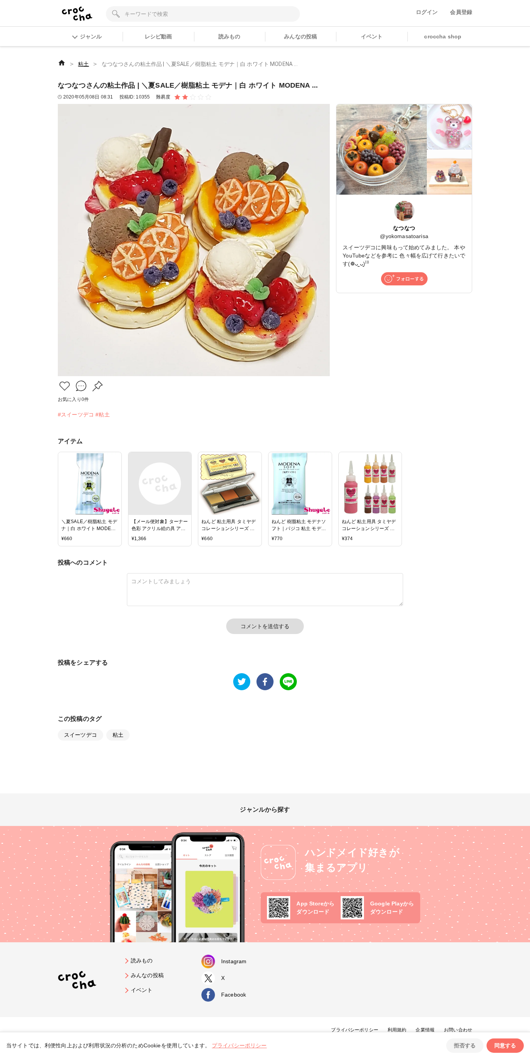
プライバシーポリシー (354, 1030)
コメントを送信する (265, 626)
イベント (372, 36)
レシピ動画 (158, 36)
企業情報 (425, 1030)
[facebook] (265, 681)
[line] (288, 681)
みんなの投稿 (300, 36)
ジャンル (91, 36)
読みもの (229, 36)
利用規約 (397, 1030)
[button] (64, 386)
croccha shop (442, 36)
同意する (505, 1045)
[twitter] (241, 681)
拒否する (465, 1045)
